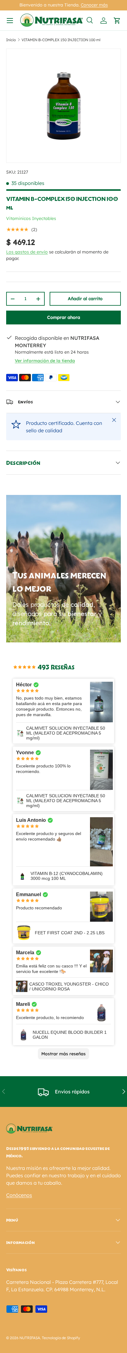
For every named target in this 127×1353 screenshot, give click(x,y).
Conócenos (19, 1195)
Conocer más (94, 5)
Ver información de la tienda (45, 360)
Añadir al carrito (85, 298)
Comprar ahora (63, 317)
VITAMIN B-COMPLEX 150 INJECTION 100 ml (61, 39)
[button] (117, 20)
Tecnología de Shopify (61, 1337)
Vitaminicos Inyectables (31, 218)
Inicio (11, 39)
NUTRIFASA (29, 1337)
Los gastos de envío (27, 252)
